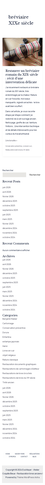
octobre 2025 (8, 205)
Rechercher (8, 170)
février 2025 (8, 223)
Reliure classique (10, 359)
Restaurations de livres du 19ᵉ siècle (17, 150)
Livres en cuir (27, 146)
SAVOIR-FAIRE (19, 454)
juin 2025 (6, 214)
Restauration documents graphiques (19, 364)
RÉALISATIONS (35, 454)
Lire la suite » (11, 140)
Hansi (5, 346)
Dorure (5, 332)
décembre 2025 (9, 201)
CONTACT (24, 456)
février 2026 (8, 196)
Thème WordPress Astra (28, 477)
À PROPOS (12, 456)
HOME (8, 454)
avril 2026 (6, 191)
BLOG (34, 456)
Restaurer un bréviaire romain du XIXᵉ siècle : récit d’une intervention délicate (22, 76)
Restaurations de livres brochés (17, 373)
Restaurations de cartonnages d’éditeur (20, 368)
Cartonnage (8, 323)
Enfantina (6, 337)
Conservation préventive (14, 146)
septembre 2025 (10, 210)
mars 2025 (7, 219)
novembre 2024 (9, 232)
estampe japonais (10, 341)
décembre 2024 (9, 228)
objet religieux (9, 355)
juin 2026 (6, 187)
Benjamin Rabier (9, 318)
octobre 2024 (8, 237)
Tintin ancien (8, 382)
